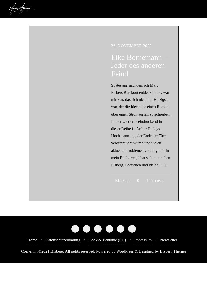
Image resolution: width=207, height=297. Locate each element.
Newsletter (168, 240)
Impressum (143, 240)
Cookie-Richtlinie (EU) (107, 240)
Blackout (122, 180)
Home (32, 240)
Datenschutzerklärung (62, 240)
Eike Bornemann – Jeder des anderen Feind (139, 65)
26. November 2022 (131, 46)
